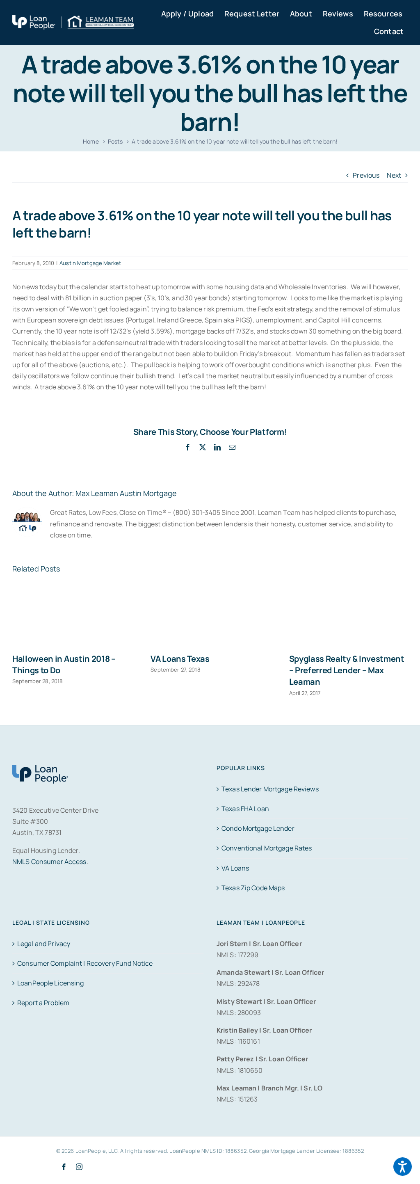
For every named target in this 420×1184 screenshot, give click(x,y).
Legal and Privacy (43, 943)
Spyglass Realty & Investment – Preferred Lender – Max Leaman (346, 670)
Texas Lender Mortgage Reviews (270, 788)
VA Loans (235, 868)
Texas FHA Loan (245, 808)
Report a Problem (43, 1002)
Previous (366, 175)
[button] (402, 1166)
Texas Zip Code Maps (253, 887)
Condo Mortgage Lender (257, 828)
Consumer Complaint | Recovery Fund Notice (85, 963)
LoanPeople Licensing (50, 982)
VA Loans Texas (180, 658)
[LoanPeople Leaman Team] (73, 20)
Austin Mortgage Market (90, 263)
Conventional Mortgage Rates (266, 848)
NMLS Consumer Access (49, 861)
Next (394, 175)
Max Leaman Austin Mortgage (126, 493)
